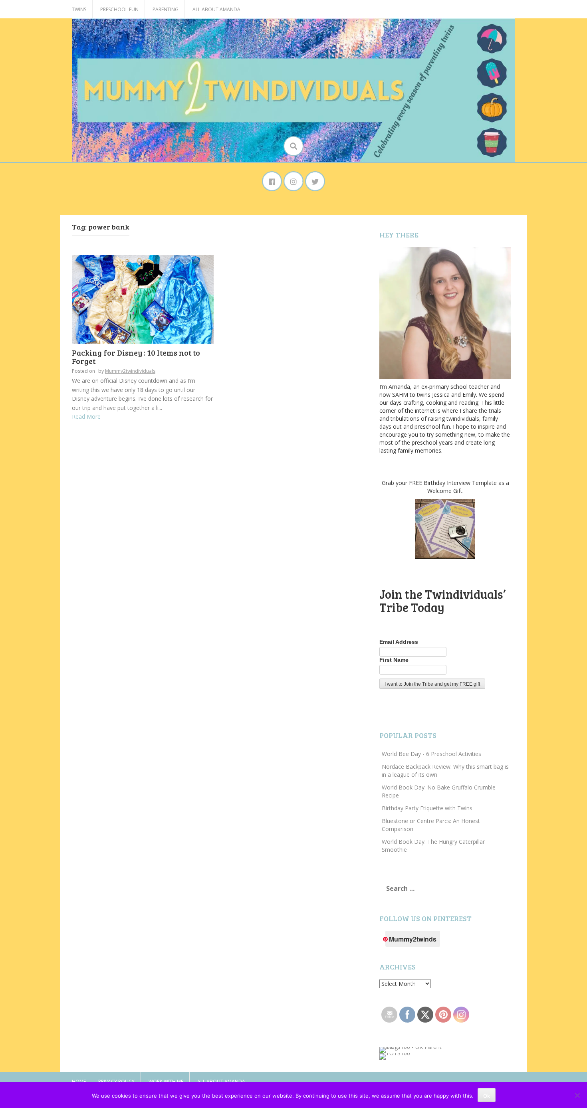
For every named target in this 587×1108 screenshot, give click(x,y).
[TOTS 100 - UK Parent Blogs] (412, 1049)
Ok (486, 1095)
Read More (86, 416)
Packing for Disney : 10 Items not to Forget (136, 357)
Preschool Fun (119, 9)
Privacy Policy (116, 1081)
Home (79, 1081)
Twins (79, 9)
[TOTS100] (394, 1056)
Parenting (165, 9)
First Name (394, 660)
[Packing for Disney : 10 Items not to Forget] (143, 299)
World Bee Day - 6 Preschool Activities (431, 754)
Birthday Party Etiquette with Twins (427, 808)
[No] (577, 1095)
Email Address (398, 642)
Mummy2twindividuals (130, 371)
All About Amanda (216, 9)
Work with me (166, 1081)
